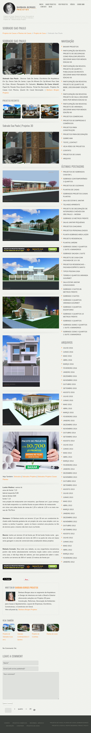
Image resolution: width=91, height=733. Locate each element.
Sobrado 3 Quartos (72, 321)
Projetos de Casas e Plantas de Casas (17, 33)
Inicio (41, 4)
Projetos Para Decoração (75, 134)
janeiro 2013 (69, 513)
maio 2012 (67, 546)
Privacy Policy (83, 725)
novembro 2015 (70, 380)
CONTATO (43, 6)
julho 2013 (68, 493)
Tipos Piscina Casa (71, 271)
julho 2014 (68, 445)
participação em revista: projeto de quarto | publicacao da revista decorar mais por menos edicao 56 (74, 71)
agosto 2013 (69, 489)
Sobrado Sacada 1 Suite (74, 253)
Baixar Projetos (70, 47)
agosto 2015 (69, 392)
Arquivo (67, 158)
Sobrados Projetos (29, 476)
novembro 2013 (70, 477)
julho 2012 (68, 538)
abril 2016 (67, 360)
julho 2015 (68, 396)
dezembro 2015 (70, 376)
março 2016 (68, 364)
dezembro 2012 (70, 517)
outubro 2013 (69, 481)
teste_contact (70, 142)
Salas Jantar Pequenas (74, 222)
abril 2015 (67, 408)
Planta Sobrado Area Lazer (75, 234)
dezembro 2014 (70, 425)
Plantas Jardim (70, 243)
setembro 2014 (70, 437)
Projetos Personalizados (75, 230)
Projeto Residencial (72, 239)
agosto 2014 (69, 441)
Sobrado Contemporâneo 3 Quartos (23, 636)
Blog (50, 6)
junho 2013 (68, 497)
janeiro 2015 (69, 421)
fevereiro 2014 (70, 465)
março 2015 (68, 412)
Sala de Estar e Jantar (73, 201)
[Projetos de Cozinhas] (38, 627)
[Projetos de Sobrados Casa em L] (9, 627)
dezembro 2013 (70, 473)
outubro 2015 (69, 384)
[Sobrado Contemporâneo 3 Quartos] (23, 627)
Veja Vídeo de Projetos (74, 146)
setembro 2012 (70, 530)
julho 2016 (68, 348)
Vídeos (72, 4)
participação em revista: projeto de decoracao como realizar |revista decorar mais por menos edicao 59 (74, 56)
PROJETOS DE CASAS (72, 154)
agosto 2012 (69, 534)
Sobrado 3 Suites (71, 296)
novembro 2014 (70, 429)
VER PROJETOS (63, 4)
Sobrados (17, 476)
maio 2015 (67, 404)
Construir (20, 725)
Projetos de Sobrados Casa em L (8, 636)
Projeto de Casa (40, 33)
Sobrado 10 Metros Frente (75, 218)
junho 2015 (68, 400)
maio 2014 (67, 453)
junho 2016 (68, 352)
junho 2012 (68, 542)
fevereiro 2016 (70, 368)
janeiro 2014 (69, 469)
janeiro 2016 (69, 372)
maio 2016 (67, 356)
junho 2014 (68, 449)
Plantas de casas (52, 634)
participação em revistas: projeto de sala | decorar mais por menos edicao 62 (75, 97)
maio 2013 (67, 501)
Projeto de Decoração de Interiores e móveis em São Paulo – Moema (75, 211)
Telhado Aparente (71, 205)
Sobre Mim (80, 4)
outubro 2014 (69, 433)
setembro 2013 (70, 485)
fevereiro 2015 (70, 417)
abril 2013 (67, 505)
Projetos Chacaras (72, 226)
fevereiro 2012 (70, 558)
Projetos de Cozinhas (73, 186)
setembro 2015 (70, 388)
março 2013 (68, 509)
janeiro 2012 (69, 562)
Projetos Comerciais (73, 116)
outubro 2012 (69, 526)
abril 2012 (67, 550)
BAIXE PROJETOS (51, 4)
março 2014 (68, 461)
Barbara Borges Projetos (26, 587)
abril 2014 (67, 457)
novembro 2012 (70, 521)
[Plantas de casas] (53, 627)
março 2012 (68, 554)
